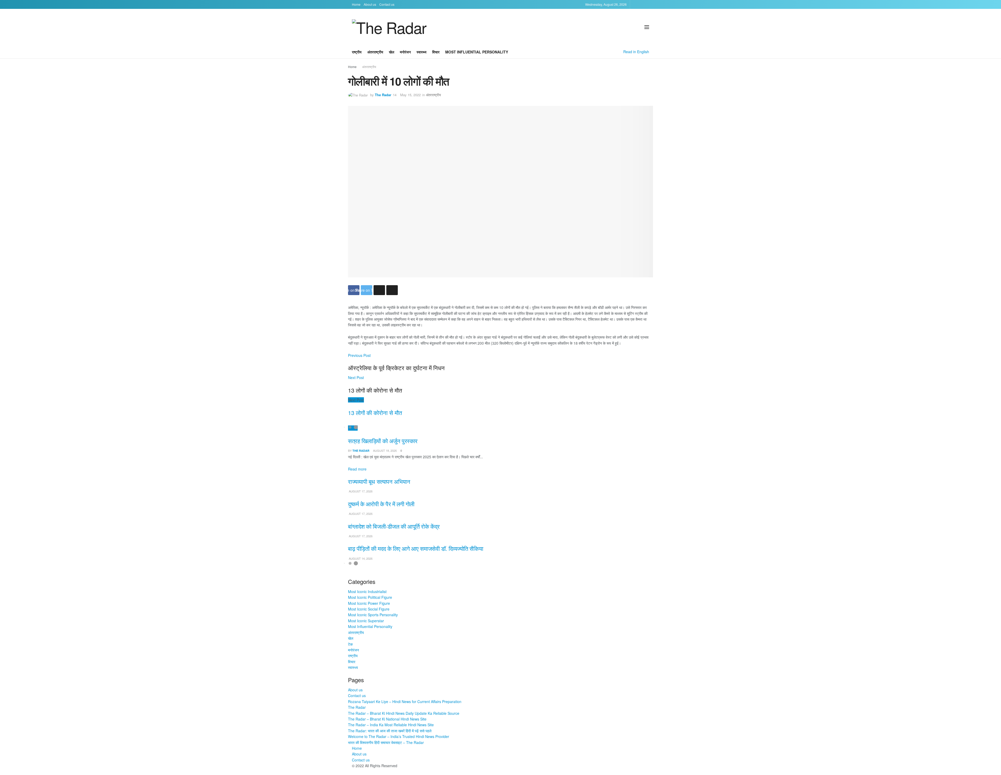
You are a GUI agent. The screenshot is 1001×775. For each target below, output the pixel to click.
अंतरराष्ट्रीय (375, 51)
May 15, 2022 (410, 94)
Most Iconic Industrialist (367, 591)
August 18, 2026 (384, 450)
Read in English (636, 51)
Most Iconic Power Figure (369, 603)
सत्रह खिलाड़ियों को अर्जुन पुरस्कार (383, 441)
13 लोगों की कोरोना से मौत (375, 412)
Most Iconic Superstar (366, 620)
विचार (436, 51)
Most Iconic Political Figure (370, 597)
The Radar (383, 94)
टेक (350, 644)
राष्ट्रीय (357, 51)
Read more (357, 469)
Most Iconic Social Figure (368, 609)
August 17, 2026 (360, 491)
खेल (391, 51)
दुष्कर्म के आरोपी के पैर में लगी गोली (381, 504)
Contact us (386, 4)
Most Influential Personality (476, 51)
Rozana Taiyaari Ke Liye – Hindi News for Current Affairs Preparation (404, 701)
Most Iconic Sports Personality (373, 614)
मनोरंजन (405, 51)
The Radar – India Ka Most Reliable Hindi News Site (391, 724)
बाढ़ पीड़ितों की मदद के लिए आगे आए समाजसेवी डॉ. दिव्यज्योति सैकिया (415, 548)
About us (370, 4)
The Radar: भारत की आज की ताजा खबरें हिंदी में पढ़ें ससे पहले (389, 730)
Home (356, 4)
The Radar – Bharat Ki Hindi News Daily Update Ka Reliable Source (403, 713)
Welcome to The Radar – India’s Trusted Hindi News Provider (398, 736)
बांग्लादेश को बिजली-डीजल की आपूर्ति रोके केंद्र (394, 526)
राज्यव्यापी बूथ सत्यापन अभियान (379, 481)
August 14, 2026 (360, 558)
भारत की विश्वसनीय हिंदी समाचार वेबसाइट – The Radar (386, 742)
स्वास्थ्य (421, 51)
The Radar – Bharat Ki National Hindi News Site (387, 719)
